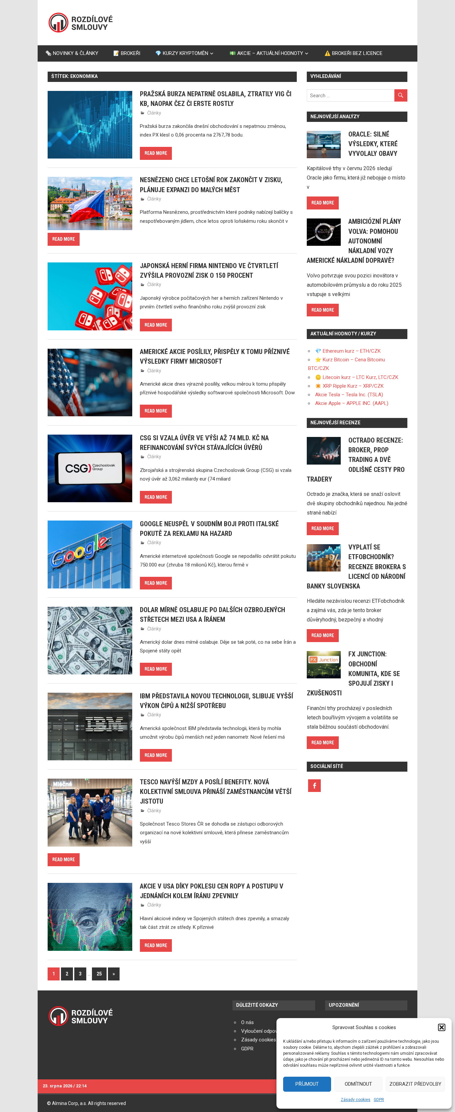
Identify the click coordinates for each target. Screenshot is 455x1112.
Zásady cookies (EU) (263, 1040)
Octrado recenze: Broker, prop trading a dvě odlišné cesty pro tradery (356, 459)
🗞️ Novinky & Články (71, 53)
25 (99, 973)
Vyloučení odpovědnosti (267, 1031)
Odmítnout (358, 1084)
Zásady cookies (355, 1099)
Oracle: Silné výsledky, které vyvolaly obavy (373, 144)
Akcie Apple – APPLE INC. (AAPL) (351, 403)
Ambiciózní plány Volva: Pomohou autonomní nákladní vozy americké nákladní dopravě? (354, 240)
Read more (156, 153)
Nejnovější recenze (335, 422)
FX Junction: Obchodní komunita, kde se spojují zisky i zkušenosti (353, 673)
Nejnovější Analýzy (334, 116)
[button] (441, 1027)
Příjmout (307, 1084)
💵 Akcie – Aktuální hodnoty (266, 53)
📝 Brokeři (126, 53)
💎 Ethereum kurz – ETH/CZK (348, 351)
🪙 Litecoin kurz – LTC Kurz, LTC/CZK (356, 377)
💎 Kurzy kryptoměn (181, 53)
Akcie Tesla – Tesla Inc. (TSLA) (349, 395)
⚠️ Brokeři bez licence (353, 53)
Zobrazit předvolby (415, 1084)
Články (154, 113)
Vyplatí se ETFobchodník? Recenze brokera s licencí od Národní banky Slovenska (356, 566)
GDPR (379, 1099)
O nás (247, 1022)
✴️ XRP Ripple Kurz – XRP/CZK (349, 386)
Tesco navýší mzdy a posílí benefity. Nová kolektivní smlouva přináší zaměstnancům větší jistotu (215, 792)
